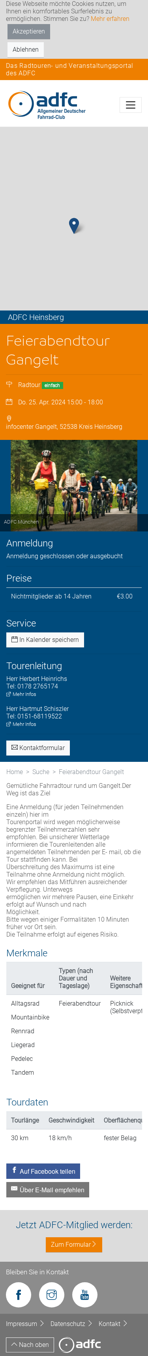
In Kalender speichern (48, 639)
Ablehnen (26, 49)
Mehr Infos (23, 694)
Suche (40, 772)
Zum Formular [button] (71, 1244)
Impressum (22, 1324)
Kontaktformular (41, 748)
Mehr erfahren (110, 18)
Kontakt (110, 1324)
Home (14, 772)
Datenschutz (69, 1324)
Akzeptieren (29, 31)
